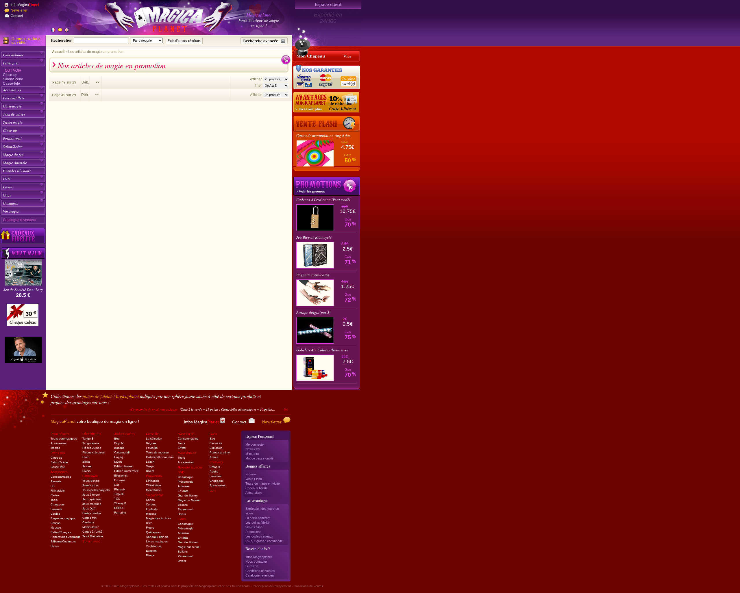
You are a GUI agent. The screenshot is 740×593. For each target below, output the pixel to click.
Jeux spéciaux (91, 499)
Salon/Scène (13, 79)
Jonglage (74, 536)
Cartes (55, 495)
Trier (258, 86)
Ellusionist (120, 475)
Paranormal (12, 138)
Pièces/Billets (13, 98)
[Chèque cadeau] (22, 317)
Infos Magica (201, 422)
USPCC (119, 507)
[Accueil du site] (162, 18)
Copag (118, 457)
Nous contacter (256, 561)
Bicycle (118, 443)
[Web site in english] (66, 30)
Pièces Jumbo (91, 447)
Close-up (10, 75)
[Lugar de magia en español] (59, 30)
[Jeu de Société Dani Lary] (23, 284)
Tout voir (12, 70)
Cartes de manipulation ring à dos (323, 135)
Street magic (13, 122)
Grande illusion (188, 495)
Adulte (214, 471)
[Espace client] (328, 4)
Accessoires (12, 89)
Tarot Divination (92, 536)
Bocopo (119, 447)
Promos (250, 474)
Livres (7, 187)
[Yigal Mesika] (23, 350)
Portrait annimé (220, 452)
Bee (117, 438)
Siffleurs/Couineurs (63, 541)
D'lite (149, 523)
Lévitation (152, 480)
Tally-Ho (119, 494)
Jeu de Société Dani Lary (23, 289)
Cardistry (88, 522)
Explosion (216, 447)
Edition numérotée (126, 470)
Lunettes (215, 476)
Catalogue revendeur (19, 220)
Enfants (183, 490)
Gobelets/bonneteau (160, 457)
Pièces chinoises (93, 452)
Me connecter (255, 444)
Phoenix (119, 489)
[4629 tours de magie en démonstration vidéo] (23, 40)
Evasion (151, 550)
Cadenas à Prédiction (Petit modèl (323, 199)
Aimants (56, 481)
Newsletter (19, 10)
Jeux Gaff (88, 508)
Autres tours (90, 485)
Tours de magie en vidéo (262, 483)
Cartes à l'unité (92, 531)
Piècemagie (185, 481)
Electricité (216, 443)
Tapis (54, 499)
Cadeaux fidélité (256, 488)
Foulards (56, 509)
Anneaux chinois (157, 536)
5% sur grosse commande (264, 541)
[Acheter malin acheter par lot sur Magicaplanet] (23, 253)
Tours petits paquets (96, 490)
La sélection (154, 438)
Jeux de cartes (14, 114)
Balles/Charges (61, 532)
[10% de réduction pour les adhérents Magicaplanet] (326, 102)
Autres (214, 457)
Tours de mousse (157, 452)
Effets (182, 447)
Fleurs (150, 527)
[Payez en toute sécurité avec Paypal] (325, 79)
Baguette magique (63, 518)
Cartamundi (122, 452)
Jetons (86, 466)
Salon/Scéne (13, 146)
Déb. (85, 82)
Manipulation (90, 527)
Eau (212, 438)
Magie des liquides (158, 518)
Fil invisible (58, 490)
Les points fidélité (257, 522)
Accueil (58, 52)
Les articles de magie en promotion (95, 52)
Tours (181, 443)
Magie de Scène (189, 500)
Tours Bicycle (91, 480)
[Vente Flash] (326, 123)
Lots (213, 490)
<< (97, 82)
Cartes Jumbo (91, 513)
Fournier (119, 480)
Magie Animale (15, 162)
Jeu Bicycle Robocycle (314, 237)
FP (52, 486)
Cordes (55, 513)
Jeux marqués (91, 503)
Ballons (55, 523)
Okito (85, 457)
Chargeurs (57, 504)
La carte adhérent (257, 518)
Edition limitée (123, 466)
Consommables (61, 476)
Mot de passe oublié (259, 458)
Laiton (150, 461)
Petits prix (11, 63)
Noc (116, 484)
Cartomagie (12, 106)
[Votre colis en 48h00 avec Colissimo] (348, 79)
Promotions (253, 531)
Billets (86, 461)
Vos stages (11, 211)
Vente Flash (253, 479)
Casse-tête (11, 83)
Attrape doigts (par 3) (313, 312)
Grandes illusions (17, 170)
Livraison (251, 566)
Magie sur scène (189, 546)
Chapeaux (216, 480)
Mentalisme (153, 490)
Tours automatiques (64, 438)
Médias (55, 447)
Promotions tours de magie (326, 186)
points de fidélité (111, 396)
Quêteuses (153, 532)
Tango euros (90, 443)
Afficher (256, 79)
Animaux (183, 486)
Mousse (56, 527)
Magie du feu (13, 154)
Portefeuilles (59, 536)
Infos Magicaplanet (258, 557)
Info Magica (25, 5)
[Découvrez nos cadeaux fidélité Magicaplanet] (23, 236)
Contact (17, 16)
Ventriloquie (154, 546)
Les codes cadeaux (259, 536)
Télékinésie (153, 485)
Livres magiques (157, 541)
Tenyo (150, 466)
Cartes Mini (89, 517)
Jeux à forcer (91, 494)
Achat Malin (253, 492)
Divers (55, 546)
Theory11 (120, 503)
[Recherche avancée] (264, 40)
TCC (117, 498)
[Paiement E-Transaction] (305, 79)
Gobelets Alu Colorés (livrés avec (322, 350)
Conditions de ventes (260, 570)
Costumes (10, 203)
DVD (6, 178)
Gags (7, 195)
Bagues (151, 443)
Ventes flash (253, 527)
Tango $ (87, 438)
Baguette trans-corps (312, 274)
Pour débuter (13, 55)
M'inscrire (252, 453)
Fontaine (120, 512)
